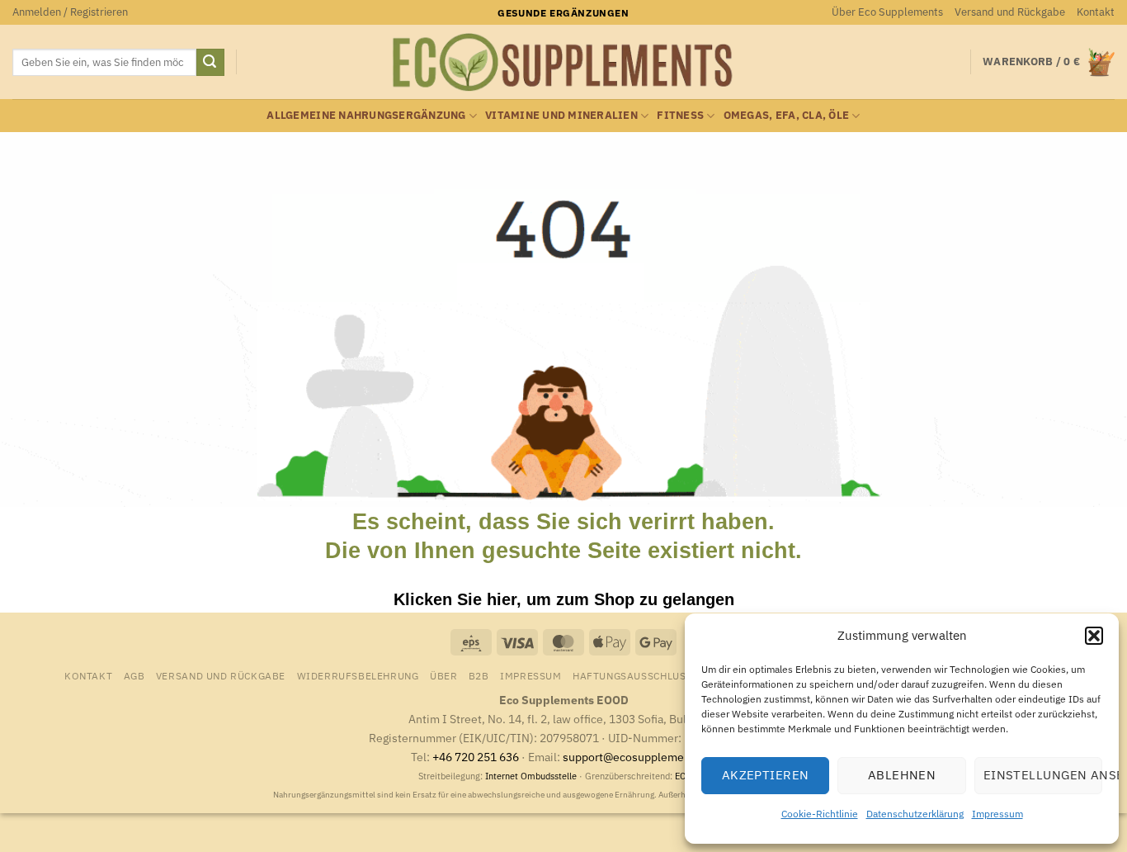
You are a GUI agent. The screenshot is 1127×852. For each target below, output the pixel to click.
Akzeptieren (765, 775)
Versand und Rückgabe (1010, 12)
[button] (1094, 635)
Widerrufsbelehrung (358, 675)
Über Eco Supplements (887, 12)
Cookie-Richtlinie (819, 813)
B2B (479, 675)
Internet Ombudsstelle (531, 776)
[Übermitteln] (210, 63)
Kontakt (1096, 12)
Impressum (997, 813)
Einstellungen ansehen (1042, 775)
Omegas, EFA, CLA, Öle (786, 115)
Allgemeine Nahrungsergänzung (365, 115)
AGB (134, 675)
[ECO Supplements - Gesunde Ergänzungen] (563, 62)
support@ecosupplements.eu (640, 756)
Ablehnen (902, 775)
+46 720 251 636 (475, 756)
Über (443, 675)
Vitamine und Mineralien (561, 115)
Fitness (680, 115)
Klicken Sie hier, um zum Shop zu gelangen (564, 599)
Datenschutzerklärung (915, 813)
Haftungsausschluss (632, 675)
